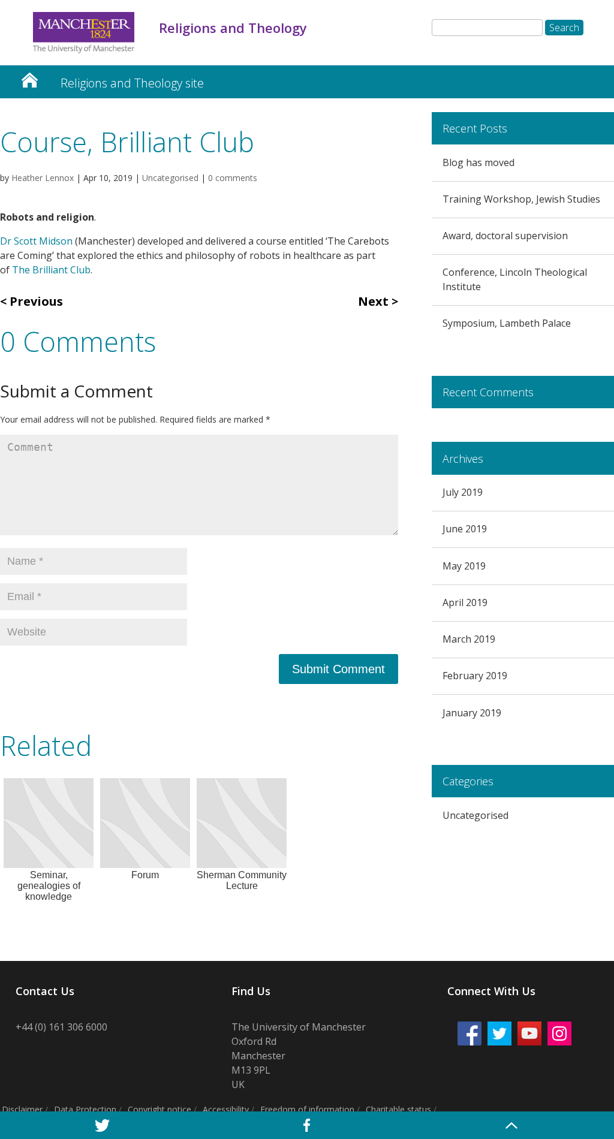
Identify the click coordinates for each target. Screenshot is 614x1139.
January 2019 (472, 712)
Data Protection (85, 1109)
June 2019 (465, 528)
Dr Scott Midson (36, 241)
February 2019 (475, 675)
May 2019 (464, 565)
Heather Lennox (42, 177)
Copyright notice (159, 1109)
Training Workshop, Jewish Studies (521, 199)
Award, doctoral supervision (505, 235)
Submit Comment (338, 669)
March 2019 (469, 639)
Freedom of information (307, 1109)
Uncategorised (170, 177)
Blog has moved (478, 162)
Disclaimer (22, 1109)
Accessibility (226, 1109)
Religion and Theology (29, 77)
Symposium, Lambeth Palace (507, 323)
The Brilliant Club (51, 269)
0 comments (232, 177)
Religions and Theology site (132, 83)
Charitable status (398, 1109)
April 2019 (465, 602)
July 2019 (463, 492)
